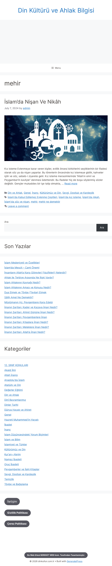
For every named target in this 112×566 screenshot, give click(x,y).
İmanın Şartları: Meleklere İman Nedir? (26, 327)
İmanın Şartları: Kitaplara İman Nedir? (26, 322)
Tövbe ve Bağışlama (16, 484)
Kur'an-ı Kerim (12, 454)
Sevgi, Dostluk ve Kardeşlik (78, 192)
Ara (6, 221)
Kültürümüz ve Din (50, 192)
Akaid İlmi (10, 370)
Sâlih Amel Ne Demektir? (18, 297)
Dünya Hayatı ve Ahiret (17, 409)
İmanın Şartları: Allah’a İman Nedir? (24, 332)
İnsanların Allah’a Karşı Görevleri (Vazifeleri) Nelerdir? (35, 272)
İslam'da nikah (90, 197)
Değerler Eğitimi (13, 390)
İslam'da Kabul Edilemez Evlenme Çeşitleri (32, 197)
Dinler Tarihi (11, 404)
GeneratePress (74, 561)
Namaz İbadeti (13, 459)
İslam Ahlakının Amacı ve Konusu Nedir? (27, 287)
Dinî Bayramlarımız (15, 399)
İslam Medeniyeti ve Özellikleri (22, 262)
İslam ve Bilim (12, 439)
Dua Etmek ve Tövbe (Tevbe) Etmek (25, 292)
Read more (70, 183)
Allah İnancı (11, 375)
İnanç (35, 192)
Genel (27, 192)
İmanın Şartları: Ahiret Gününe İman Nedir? (29, 312)
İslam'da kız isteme (70, 197)
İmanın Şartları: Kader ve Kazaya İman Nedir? (30, 307)
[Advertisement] (56, 41)
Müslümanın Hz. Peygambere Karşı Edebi (28, 302)
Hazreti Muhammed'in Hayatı (21, 419)
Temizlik (9, 479)
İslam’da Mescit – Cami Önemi (21, 267)
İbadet (8, 424)
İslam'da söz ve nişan (16, 201)
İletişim (12, 501)
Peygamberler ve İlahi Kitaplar (21, 469)
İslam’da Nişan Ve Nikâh (32, 102)
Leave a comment (18, 206)
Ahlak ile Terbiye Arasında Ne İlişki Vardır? (29, 277)
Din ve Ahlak (15, 192)
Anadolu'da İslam (14, 380)
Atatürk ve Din (12, 385)
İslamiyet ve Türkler (15, 444)
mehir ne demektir (49, 201)
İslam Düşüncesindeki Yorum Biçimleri (26, 434)
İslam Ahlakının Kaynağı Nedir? (22, 282)
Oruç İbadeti (11, 464)
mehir (34, 201)
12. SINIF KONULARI (16, 365)
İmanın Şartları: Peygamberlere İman (25, 317)
